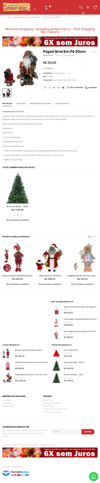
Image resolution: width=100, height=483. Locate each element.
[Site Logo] (16, 7)
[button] (81, 7)
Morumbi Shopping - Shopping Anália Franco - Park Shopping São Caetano (50, 30)
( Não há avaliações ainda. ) (65, 55)
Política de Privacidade (52, 412)
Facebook (45, 88)
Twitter (50, 88)
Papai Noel (57, 80)
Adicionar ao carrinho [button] (19, 220)
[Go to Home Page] (3, 17)
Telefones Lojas (8, 406)
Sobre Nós (6, 400)
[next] (96, 51)
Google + (59, 88)
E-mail (63, 88)
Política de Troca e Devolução (55, 409)
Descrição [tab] (7, 103)
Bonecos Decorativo (68, 80)
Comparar (92, 88)
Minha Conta (48, 400)
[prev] (92, 51)
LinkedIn (54, 88)
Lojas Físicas (7, 403)
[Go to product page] (17, 188)
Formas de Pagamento (52, 403)
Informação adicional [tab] (40, 103)
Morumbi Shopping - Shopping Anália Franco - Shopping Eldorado (28, 445)
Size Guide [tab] (21, 103)
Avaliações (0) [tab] (62, 103)
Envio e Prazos (49, 406)
